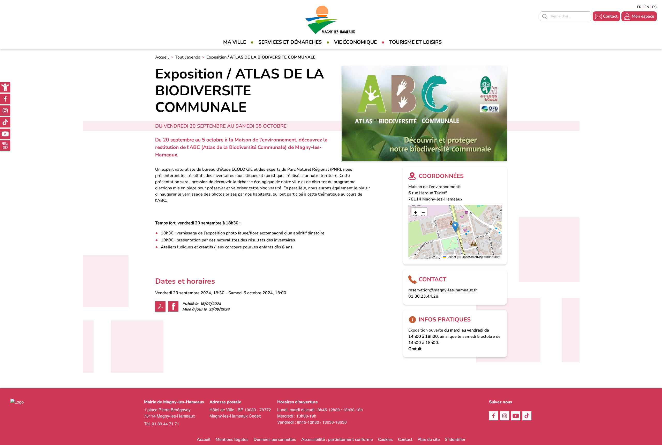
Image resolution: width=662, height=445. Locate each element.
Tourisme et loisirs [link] (415, 42)
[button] (455, 226)
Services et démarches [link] (290, 42)
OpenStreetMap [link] (472, 257)
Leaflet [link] (451, 257)
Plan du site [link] (429, 439)
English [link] (646, 7)
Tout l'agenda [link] (187, 57)
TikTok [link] (5, 122)
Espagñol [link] (654, 7)
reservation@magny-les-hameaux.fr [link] (442, 290)
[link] (5, 87)
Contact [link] (610, 16)
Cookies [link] (385, 439)
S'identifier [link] (455, 439)
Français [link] (639, 7)
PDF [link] (160, 306)
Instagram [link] (5, 110)
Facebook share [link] (173, 306)
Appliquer (545, 16)
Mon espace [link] (643, 16)
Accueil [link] (162, 57)
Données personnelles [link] (275, 439)
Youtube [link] (5, 134)
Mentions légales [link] (232, 439)
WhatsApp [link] (5, 145)
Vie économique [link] (355, 42)
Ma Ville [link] (234, 42)
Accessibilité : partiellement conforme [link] (337, 439)
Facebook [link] (5, 99)
